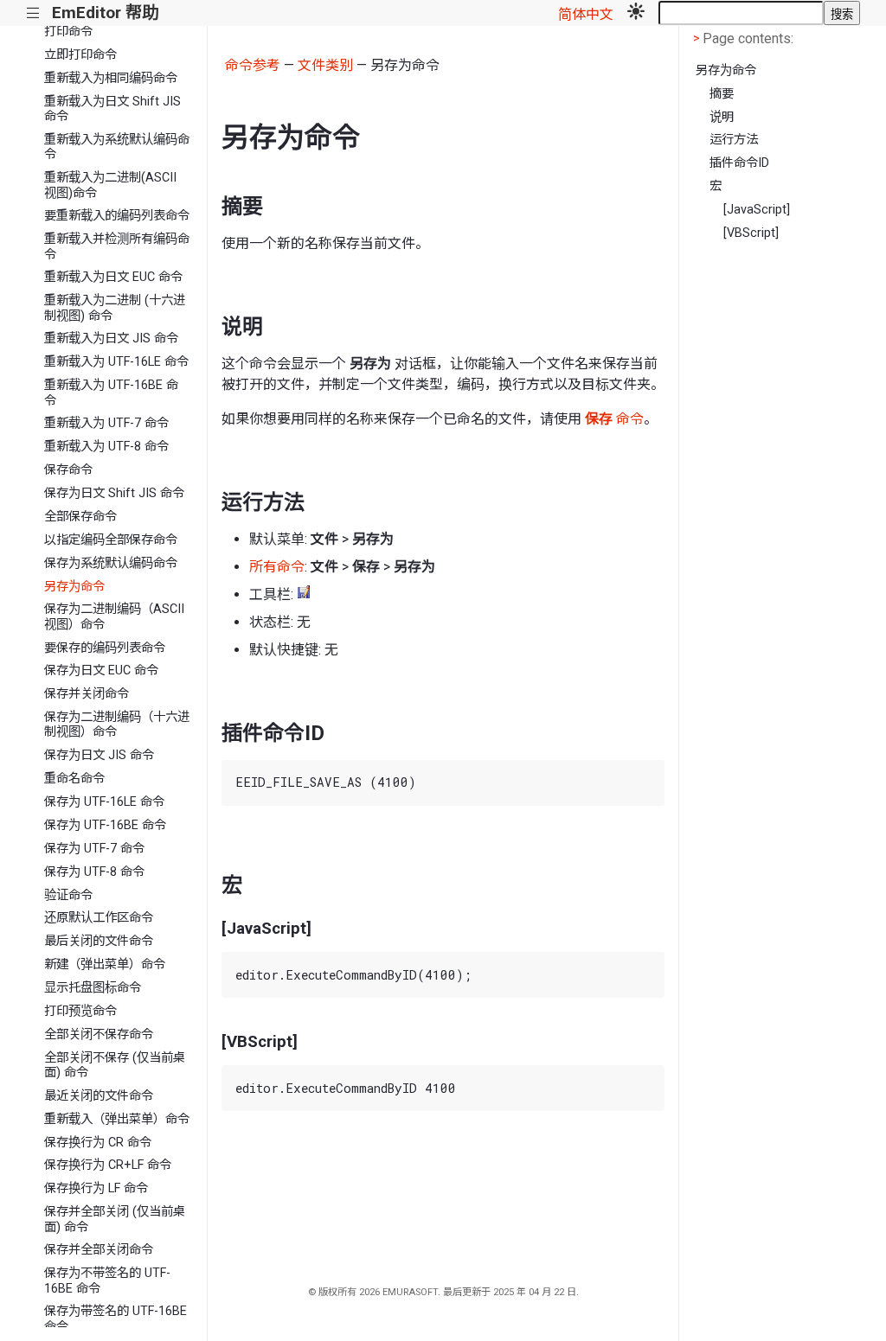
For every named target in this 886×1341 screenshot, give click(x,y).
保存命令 (68, 470)
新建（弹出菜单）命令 (104, 964)
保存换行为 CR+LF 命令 (107, 1165)
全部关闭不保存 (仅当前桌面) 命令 (114, 1065)
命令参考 (252, 65)
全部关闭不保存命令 (98, 1034)
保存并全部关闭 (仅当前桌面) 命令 (114, 1219)
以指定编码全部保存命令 (110, 540)
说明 (721, 117)
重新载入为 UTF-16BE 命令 (111, 392)
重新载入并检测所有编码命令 (116, 246)
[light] (636, 13)
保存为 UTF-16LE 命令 (104, 802)
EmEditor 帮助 (105, 12)
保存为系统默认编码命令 (110, 563)
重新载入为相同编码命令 (110, 78)
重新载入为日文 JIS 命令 (111, 338)
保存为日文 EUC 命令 (101, 670)
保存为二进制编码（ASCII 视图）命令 (114, 616)
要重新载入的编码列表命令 (116, 215)
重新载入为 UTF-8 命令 (106, 446)
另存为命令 (74, 586)
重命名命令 (74, 778)
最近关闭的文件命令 (98, 1096)
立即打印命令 (80, 55)
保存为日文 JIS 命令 (99, 755)
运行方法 (733, 139)
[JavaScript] (756, 209)
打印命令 (68, 31)
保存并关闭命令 (86, 693)
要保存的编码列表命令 (104, 648)
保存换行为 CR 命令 (97, 1142)
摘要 (721, 93)
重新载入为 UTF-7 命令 (106, 423)
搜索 (842, 14)
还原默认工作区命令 (98, 917)
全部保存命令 (80, 516)
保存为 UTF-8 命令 (94, 872)
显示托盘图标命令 (92, 987)
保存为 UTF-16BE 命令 (105, 825)
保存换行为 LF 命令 (96, 1188)
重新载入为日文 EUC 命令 (113, 277)
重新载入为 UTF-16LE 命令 (116, 361)
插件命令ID (739, 163)
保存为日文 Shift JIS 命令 (114, 493)
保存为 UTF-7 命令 (94, 848)
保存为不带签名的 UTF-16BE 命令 (107, 1280)
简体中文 (585, 14)
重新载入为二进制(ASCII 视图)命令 (110, 185)
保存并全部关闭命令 (98, 1249)
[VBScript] (751, 233)
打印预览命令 (80, 1011)
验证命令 (68, 895)
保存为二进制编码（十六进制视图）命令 (116, 724)
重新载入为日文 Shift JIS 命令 (112, 109)
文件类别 (325, 65)
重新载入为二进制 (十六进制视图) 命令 (114, 307)
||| (33, 13)
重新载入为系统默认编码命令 (116, 147)
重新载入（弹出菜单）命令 (116, 1119)
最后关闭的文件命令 (98, 941)
